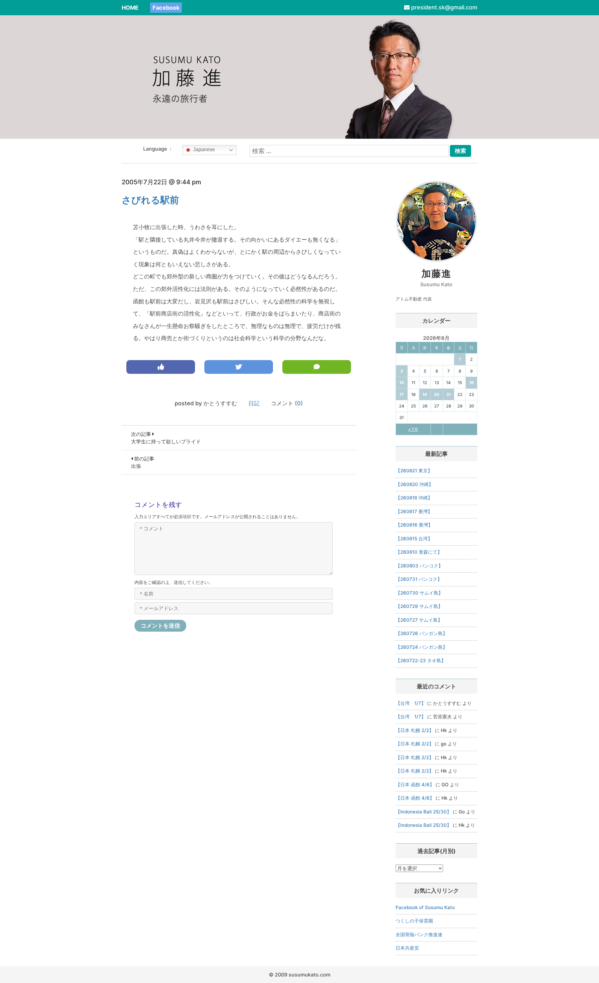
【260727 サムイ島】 (419, 620)
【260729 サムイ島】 (419, 606)
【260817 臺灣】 (414, 511)
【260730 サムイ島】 (419, 593)
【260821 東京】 (414, 471)
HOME (130, 7)
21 (448, 394)
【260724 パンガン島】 (421, 647)
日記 (254, 403)
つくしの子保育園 (414, 921)
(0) (299, 403)
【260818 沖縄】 (414, 498)
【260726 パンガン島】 (421, 633)
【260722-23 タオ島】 (421, 660)
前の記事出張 (142, 462)
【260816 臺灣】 (414, 525)
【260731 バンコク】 (419, 579)
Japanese (203, 149)
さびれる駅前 (150, 199)
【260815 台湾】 (414, 539)
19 (424, 394)
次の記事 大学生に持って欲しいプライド (166, 438)
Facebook (166, 7)
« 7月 (413, 429)
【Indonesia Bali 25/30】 (423, 812)
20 (436, 394)
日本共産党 (407, 948)
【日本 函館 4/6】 (415, 785)
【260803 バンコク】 (419, 566)
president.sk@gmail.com (444, 7)
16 (471, 382)
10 (401, 382)
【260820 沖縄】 (414, 484)
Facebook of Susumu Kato (425, 907)
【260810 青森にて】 (419, 552)
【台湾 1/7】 (411, 703)
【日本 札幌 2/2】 (415, 730)
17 (401, 394)
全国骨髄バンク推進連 (419, 934)
